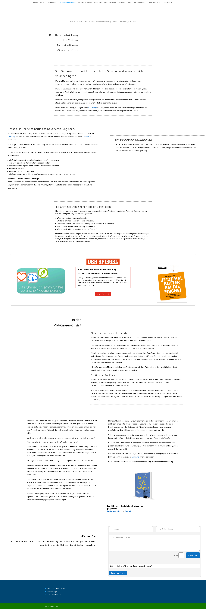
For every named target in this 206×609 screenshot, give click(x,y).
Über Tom (166, 3)
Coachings (92, 107)
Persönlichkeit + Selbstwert (114, 3)
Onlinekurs (87, 136)
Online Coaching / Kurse (136, 3)
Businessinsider (113, 511)
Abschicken (193, 555)
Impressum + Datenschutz (56, 588)
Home (35, 3)
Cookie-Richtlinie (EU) (54, 595)
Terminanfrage (118, 573)
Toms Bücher (153, 3)
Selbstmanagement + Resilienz (90, 3)
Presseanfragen (52, 591)
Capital (128, 511)
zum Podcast (103, 294)
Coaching (50, 3)
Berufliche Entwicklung (67, 3)
